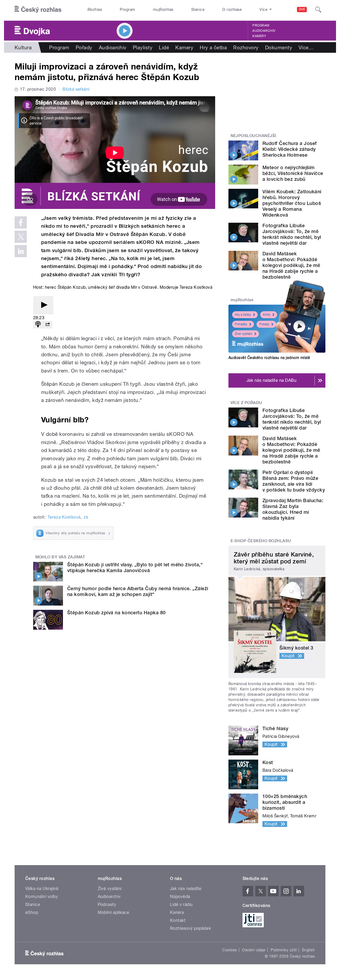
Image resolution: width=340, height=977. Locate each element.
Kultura (23, 47)
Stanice (198, 9)
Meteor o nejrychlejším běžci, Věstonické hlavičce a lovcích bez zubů (292, 173)
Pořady (84, 47)
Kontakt (177, 920)
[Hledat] (318, 9)
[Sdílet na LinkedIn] (21, 251)
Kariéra (177, 912)
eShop (31, 912)
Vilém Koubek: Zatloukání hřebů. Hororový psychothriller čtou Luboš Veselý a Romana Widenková (291, 203)
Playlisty (142, 47)
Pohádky (241, 324)
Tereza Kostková (64, 517)
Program (127, 9)
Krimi (266, 315)
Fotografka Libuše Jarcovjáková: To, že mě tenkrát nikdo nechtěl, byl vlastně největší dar (291, 234)
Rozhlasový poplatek (190, 928)
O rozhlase (232, 9)
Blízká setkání (76, 89)
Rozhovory (245, 47)
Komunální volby (41, 896)
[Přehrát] (43, 305)
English (308, 950)
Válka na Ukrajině (41, 888)
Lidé (164, 47)
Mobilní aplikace (113, 912)
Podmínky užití (284, 950)
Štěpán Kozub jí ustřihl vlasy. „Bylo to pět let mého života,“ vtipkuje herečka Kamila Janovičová (135, 567)
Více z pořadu (246, 402)
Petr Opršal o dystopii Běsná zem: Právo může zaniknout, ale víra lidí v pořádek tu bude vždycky (293, 481)
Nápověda (180, 896)
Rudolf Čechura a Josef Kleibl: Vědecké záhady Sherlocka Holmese (289, 149)
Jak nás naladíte (186, 888)
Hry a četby (243, 315)
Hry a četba (213, 47)
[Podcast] (38, 324)
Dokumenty (278, 47)
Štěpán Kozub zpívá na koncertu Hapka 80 (116, 612)
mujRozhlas (163, 9)
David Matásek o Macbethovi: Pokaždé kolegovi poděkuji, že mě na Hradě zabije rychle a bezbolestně (291, 265)
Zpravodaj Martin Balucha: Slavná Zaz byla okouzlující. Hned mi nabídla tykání (292, 509)
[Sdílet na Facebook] (21, 222)
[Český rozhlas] (38, 9)
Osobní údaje (254, 950)
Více (306, 47)
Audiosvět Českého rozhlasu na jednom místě (269, 358)
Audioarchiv (263, 31)
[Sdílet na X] (21, 237)
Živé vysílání (243, 334)
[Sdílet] (47, 324)
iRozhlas (94, 9)
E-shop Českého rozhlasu (261, 540)
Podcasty (107, 904)
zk (86, 517)
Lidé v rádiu (181, 904)
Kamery (259, 36)
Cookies (229, 950)
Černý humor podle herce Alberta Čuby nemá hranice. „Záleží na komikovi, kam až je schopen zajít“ (137, 591)
